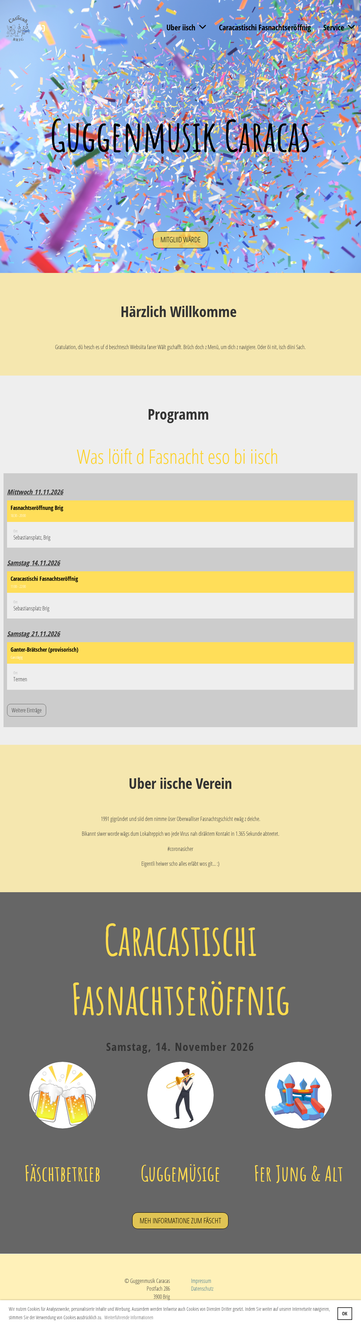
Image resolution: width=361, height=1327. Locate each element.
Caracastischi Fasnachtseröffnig (265, 27)
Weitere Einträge (27, 710)
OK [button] (344, 1313)
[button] (180, 524)
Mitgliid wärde (180, 239)
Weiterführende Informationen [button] (128, 1317)
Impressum (201, 1281)
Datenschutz (202, 1288)
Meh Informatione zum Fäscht (180, 1220)
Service (333, 27)
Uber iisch (180, 27)
